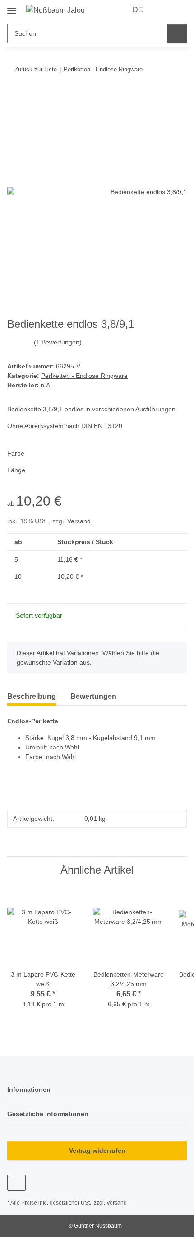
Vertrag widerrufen (97, 1150)
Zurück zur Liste (35, 69)
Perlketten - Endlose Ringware (84, 375)
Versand (79, 521)
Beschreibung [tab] (31, 696)
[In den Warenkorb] (14, 97)
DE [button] (138, 10)
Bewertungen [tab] (93, 696)
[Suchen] (177, 33)
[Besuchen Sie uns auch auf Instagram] (16, 1183)
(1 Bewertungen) (58, 342)
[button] (163, 10)
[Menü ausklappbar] (11, 7)
